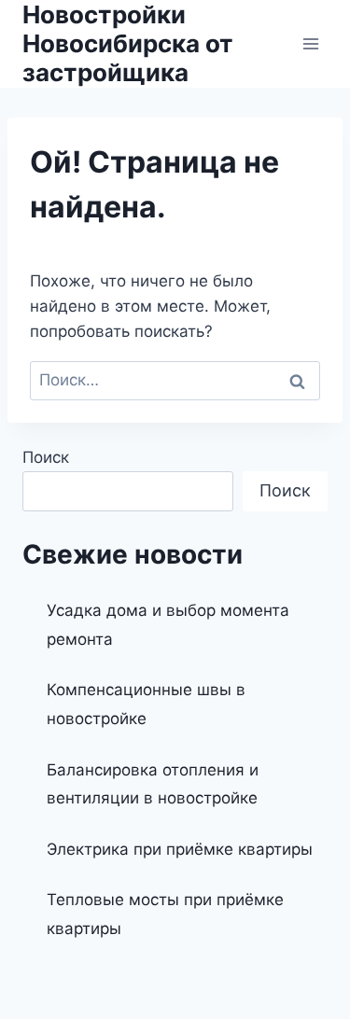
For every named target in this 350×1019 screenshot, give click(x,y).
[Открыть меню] (310, 43)
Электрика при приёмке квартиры (180, 849)
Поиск (45, 457)
